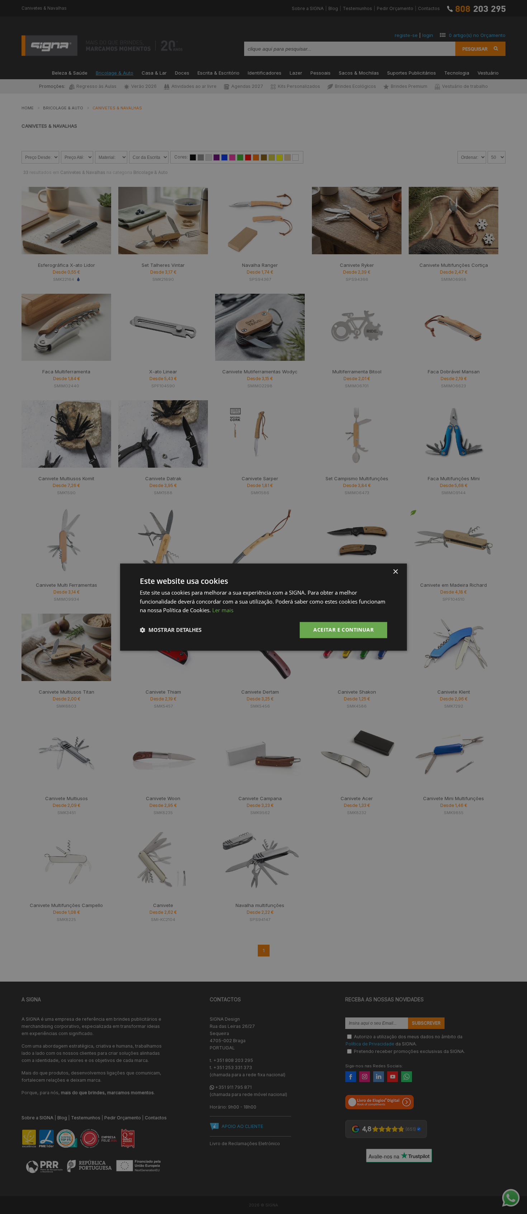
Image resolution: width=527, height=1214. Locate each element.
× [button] (395, 572)
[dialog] (263, 607)
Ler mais (222, 610)
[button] (170, 630)
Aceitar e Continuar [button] (343, 629)
